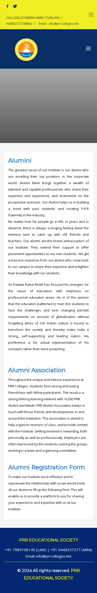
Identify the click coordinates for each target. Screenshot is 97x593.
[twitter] (15, 6)
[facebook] (7, 6)
